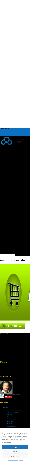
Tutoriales (9, 414)
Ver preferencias (15, 456)
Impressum (21, 460)
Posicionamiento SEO (12, 419)
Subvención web (11, 426)
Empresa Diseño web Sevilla (14, 410)
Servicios (5, 407)
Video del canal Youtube (13, 412)
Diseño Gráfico (11, 421)
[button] (27, 430)
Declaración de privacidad (13, 460)
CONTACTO (7, 132)
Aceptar (15, 447)
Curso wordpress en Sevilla (14, 416)
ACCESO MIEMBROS (9, 131)
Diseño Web (10, 423)
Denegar (15, 451)
